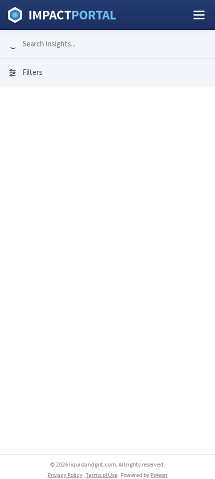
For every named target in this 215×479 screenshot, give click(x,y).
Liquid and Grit (62, 15)
